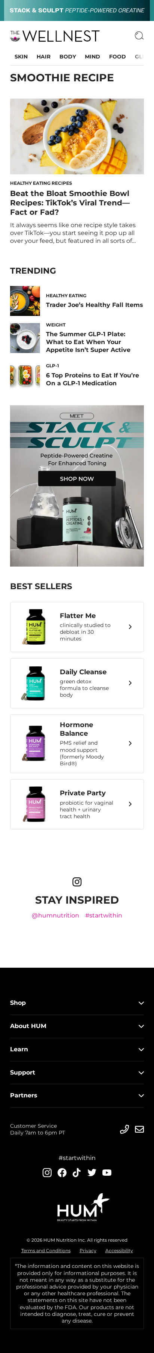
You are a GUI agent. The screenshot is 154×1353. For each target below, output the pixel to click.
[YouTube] (106, 1172)
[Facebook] (62, 1172)
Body (67, 56)
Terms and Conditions (46, 1250)
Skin (21, 56)
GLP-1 (142, 56)
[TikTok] (77, 1172)
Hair (43, 56)
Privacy (88, 1250)
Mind (92, 56)
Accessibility (119, 1250)
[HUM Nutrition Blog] (77, 10)
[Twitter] (91, 1172)
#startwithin (103, 915)
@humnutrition (55, 915)
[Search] (139, 35)
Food (117, 56)
